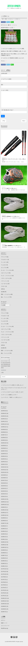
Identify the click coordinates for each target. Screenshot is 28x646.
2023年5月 (3, 440)
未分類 (2, 291)
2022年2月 (3, 461)
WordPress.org (4, 628)
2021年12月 (4, 467)
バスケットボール (5, 278)
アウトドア (3, 256)
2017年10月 (4, 574)
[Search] (25, 377)
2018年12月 (4, 542)
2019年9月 (3, 517)
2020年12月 (4, 499)
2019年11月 (4, 512)
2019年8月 (3, 520)
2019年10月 (4, 515)
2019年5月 (3, 528)
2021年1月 (3, 496)
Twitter (8, 64)
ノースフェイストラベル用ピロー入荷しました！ (12, 385)
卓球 (2, 289)
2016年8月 (3, 609)
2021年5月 (3, 485)
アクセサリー (4, 259)
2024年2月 (3, 418)
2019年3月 (3, 534)
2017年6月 (3, 582)
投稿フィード (4, 623)
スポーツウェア (4, 272)
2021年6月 (3, 483)
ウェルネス (3, 264)
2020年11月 (4, 501)
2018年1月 (3, 566)
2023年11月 (4, 426)
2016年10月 (4, 603)
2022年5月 (3, 453)
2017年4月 (3, 587)
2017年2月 (3, 593)
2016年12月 (4, 598)
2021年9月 (3, 475)
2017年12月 (4, 568)
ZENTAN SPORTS (11, 641)
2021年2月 (3, 493)
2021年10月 (4, 472)
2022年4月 (3, 456)
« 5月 (2, 372)
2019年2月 (3, 536)
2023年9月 (3, 429)
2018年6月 (3, 558)
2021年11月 (4, 469)
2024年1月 (3, 421)
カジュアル (3, 267)
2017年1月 (3, 595)
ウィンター (3, 262)
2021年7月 (3, 480)
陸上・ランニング (5, 297)
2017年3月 (3, 590)
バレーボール (4, 283)
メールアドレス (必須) (6, 79)
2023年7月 (3, 434)
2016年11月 (4, 601)
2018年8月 (3, 552)
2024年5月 (3, 410)
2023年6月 (3, 437)
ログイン (3, 620)
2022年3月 (3, 459)
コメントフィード (5, 625)
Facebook (3, 64)
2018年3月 (3, 560)
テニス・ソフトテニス (6, 275)
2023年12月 (4, 424)
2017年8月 (3, 576)
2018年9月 (3, 550)
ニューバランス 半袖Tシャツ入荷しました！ (12, 397)
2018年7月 (3, 555)
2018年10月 (4, 547)
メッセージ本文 (4, 90)
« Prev (3, 120)
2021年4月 (3, 488)
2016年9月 (3, 606)
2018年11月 (4, 544)
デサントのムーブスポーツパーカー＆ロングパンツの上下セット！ (13, 388)
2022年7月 (3, 451)
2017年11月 (4, 571)
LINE (12, 64)
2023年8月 (3, 432)
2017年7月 (3, 579)
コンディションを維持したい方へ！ (9, 394)
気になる (2, 60)
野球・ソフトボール (13, 25)
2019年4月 (3, 531)
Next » (23, 120)
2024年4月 (3, 413)
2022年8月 (3, 448)
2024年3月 (3, 416)
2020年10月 (4, 504)
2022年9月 (3, 445)
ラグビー (3, 286)
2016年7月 (3, 611)
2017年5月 (3, 584)
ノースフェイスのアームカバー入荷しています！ (12, 392)
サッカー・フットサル (6, 270)
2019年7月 (3, 523)
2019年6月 (3, 526)
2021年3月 (3, 491)
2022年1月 (3, 464)
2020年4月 (3, 507)
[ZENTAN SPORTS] (14, 6)
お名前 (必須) (4, 73)
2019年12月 (4, 509)
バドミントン (4, 281)
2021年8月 (3, 477)
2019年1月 (3, 539)
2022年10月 (4, 442)
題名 (2, 84)
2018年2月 (3, 563)
